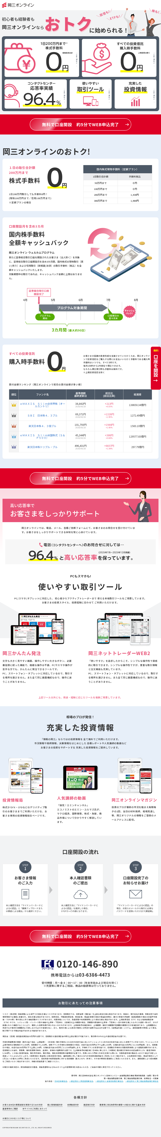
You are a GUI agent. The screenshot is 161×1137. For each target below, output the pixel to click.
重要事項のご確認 (10, 1108)
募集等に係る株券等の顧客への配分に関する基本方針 (122, 1104)
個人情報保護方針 (55, 1104)
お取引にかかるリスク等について (17, 1118)
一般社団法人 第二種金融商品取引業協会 (141, 1081)
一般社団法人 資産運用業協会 (81, 1081)
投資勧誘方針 (73, 1104)
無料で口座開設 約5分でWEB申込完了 (80, 124)
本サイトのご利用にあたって (34, 1108)
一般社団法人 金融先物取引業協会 (109, 1081)
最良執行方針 (89, 1104)
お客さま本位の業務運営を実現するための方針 (23, 1104)
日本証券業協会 (61, 1081)
